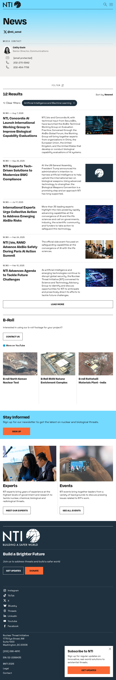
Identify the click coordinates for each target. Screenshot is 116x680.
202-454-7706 (21, 67)
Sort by (100, 94)
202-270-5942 (21, 62)
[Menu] (111, 4)
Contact (7, 672)
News (6, 113)
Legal (6, 668)
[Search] (105, 4)
